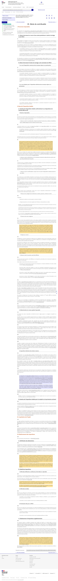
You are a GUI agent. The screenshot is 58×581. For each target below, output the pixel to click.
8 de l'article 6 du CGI (28, 42)
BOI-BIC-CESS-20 (31, 60)
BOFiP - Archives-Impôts (30, 7)
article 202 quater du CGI (39, 378)
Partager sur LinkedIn (52, 18)
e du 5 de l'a (24, 204)
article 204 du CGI (50, 300)
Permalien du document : (20, 550)
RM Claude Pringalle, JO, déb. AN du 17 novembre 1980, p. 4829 (36, 388)
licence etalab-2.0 (20, 579)
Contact (3, 558)
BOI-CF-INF (40, 446)
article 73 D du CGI (30, 145)
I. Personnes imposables (7, 24)
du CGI (37, 213)
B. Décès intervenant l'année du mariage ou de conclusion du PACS (9, 29)
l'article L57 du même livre (27, 450)
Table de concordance (19, 558)
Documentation (18, 559)
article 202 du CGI (36, 321)
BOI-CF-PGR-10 (19, 547)
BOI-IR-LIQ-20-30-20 (40, 302)
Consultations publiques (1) (17, 7)
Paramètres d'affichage (33, 577)
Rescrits (24, 7)
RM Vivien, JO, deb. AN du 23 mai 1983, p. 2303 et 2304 (31, 383)
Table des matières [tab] (5, 15)
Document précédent (21, 22)
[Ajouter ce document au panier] (49, 15)
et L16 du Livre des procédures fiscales (33, 449)
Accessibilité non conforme (5, 577)
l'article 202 (42, 306)
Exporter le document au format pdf (47, 15)
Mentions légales (12, 577)
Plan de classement (8, 7)
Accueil (3, 7)
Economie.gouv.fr (32, 564)
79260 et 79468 (25, 544)
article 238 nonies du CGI (26, 281)
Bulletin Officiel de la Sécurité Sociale (34, 558)
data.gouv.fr (52, 573)
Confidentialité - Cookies (24, 577)
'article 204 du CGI (31, 448)
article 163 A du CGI (27, 300)
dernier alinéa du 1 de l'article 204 (30, 213)
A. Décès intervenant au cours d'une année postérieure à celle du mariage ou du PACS (9, 26)
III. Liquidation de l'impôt (6, 33)
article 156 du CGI (44, 126)
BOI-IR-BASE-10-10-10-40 (29, 415)
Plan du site (17, 577)
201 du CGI (36, 428)
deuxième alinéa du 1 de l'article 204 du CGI (43, 361)
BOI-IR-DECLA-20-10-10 (35, 438)
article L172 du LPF (52, 524)
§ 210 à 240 (24, 46)
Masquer (5, 22)
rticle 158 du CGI (29, 204)
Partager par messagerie (54, 18)
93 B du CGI (43, 145)
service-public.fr (38, 573)
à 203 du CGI (44, 58)
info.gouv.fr (31, 573)
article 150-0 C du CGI (25, 287)
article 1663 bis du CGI (40, 305)
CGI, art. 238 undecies (39, 277)
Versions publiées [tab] (5, 19)
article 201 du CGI (26, 321)
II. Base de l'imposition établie (7, 32)
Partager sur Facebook (47, 18)
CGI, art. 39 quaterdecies (27, 264)
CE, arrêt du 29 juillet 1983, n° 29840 (39, 486)
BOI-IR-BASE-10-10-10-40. (30, 407)
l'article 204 (33, 390)
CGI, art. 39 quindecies (25, 269)
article (39, 145)
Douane (31, 561)
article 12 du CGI (34, 126)
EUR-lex (31, 562)
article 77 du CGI (21, 319)
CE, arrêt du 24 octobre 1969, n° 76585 (45, 231)
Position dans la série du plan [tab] (7, 17)
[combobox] (17, 10)
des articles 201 (38, 58)
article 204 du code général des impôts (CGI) (33, 30)
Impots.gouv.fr (31, 565)
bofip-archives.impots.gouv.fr (19, 561)
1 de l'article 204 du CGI (28, 354)
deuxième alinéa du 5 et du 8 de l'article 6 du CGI (25, 92)
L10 (24, 449)
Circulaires (31, 559)
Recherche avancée (41, 9)
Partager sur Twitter (49, 18)
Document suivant (52, 22)
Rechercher (32, 10)
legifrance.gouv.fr (45, 573)
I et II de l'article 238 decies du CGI (39, 273)
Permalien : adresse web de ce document (52, 15)
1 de (38, 306)
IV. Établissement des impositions (8, 34)
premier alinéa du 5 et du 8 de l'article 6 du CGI (25, 71)
